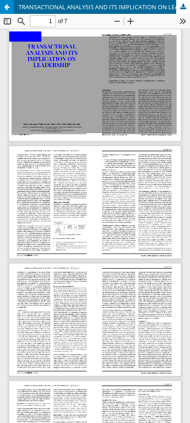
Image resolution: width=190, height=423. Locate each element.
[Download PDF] (183, 7)
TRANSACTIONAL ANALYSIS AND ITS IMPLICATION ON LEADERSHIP (104, 7)
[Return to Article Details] (7, 7)
